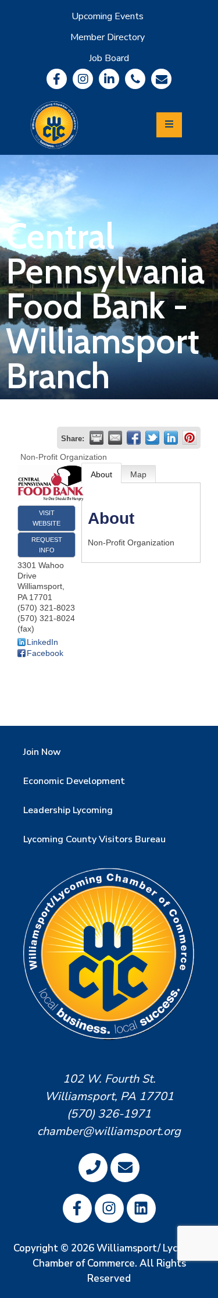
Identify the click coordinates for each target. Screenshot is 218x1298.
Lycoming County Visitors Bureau (94, 839)
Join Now (42, 752)
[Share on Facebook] (134, 438)
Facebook (45, 653)
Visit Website (46, 518)
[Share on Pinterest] (189, 438)
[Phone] (135, 79)
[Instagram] (83, 79)
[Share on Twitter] (152, 438)
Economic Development (74, 781)
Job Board (109, 58)
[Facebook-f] (57, 79)
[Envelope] (161, 79)
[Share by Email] (115, 438)
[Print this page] (96, 438)
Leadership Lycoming (68, 810)
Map (138, 474)
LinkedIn (42, 642)
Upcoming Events (108, 16)
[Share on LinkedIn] (171, 438)
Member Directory (107, 37)
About (101, 474)
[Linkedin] (109, 79)
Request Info (46, 545)
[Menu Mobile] (169, 124)
